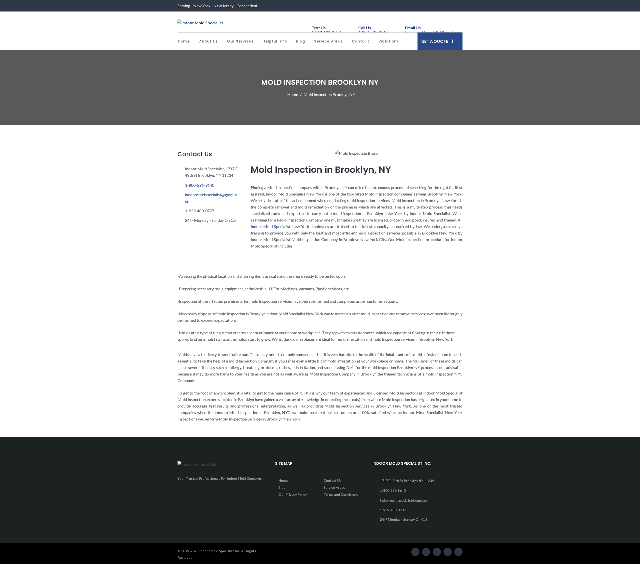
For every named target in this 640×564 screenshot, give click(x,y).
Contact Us (333, 480)
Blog (300, 41)
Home (184, 41)
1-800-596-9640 (199, 185)
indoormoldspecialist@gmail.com (211, 198)
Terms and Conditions (341, 494)
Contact (361, 41)
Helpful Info (275, 41)
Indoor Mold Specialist (270, 226)
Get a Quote (434, 41)
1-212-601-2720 (326, 30)
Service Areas (328, 41)
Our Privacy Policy (292, 494)
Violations (388, 41)
